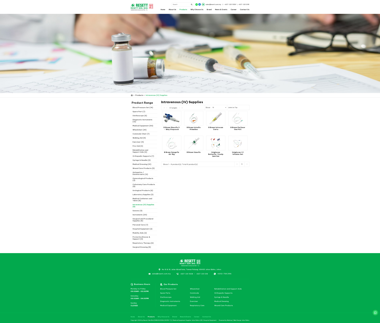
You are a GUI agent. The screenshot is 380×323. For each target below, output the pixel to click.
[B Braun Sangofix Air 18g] (171, 143)
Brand (209, 9)
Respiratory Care (197, 305)
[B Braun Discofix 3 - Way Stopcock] (171, 118)
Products (183, 9)
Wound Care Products (223, 305)
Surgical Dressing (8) (142, 247)
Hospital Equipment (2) (142, 229)
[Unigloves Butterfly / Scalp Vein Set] (215, 143)
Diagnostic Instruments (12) (142, 121)
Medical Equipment (168, 305)
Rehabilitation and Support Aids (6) (140, 151)
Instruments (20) (140, 215)
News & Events (221, 9)
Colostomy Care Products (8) (144, 185)
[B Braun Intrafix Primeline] (193, 118)
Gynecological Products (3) (143, 179)
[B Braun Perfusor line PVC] (237, 118)
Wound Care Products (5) (144, 168)
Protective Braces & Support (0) (141, 238)
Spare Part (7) (139, 112)
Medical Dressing (221, 301)
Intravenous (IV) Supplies (156, 95)
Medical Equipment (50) (143, 126)
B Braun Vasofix (194, 152)
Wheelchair (195, 289)
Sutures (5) (137, 211)
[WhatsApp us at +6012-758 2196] (375, 312)
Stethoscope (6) (140, 116)
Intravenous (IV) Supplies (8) (143, 206)
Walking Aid (195, 297)
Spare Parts (165, 293)
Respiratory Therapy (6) (143, 243)
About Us (172, 9)
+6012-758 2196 (224, 274)
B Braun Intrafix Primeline (194, 128)
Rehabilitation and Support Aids (228, 289)
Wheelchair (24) (140, 130)
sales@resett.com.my (161, 274)
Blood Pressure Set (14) (143, 107)
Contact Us (244, 9)
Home (163, 9)
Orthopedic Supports (223, 293)
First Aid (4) (138, 146)
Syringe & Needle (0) (142, 160)
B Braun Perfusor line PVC (237, 128)
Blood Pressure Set (168, 289)
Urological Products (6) (143, 190)
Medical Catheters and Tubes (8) (142, 200)
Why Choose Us (196, 9)
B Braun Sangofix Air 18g (171, 153)
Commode (194, 293)
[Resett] (142, 7)
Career (234, 9)
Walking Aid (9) (139, 138)
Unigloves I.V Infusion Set (238, 153)
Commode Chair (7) (141, 134)
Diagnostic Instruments (170, 301)
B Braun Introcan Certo (215, 128)
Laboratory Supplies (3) (143, 195)
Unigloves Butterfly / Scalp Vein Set (215, 154)
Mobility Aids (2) (140, 233)
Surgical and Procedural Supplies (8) (143, 220)
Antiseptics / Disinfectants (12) (140, 173)
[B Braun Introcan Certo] (215, 118)
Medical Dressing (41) (142, 164)
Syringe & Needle (221, 297)
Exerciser (194, 301)
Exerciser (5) (138, 142)
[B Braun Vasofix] (193, 143)
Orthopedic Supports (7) (143, 156)
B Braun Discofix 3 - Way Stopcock (172, 128)
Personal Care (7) (140, 225)
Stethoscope (165, 297)
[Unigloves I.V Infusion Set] (237, 143)
